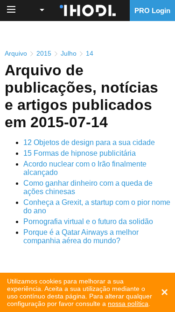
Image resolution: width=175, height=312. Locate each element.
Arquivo (16, 53)
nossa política (128, 303)
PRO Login (152, 11)
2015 (43, 53)
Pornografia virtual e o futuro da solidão (88, 221)
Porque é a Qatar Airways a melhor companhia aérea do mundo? (81, 236)
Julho (69, 53)
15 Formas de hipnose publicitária (79, 153)
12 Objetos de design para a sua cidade (89, 142)
